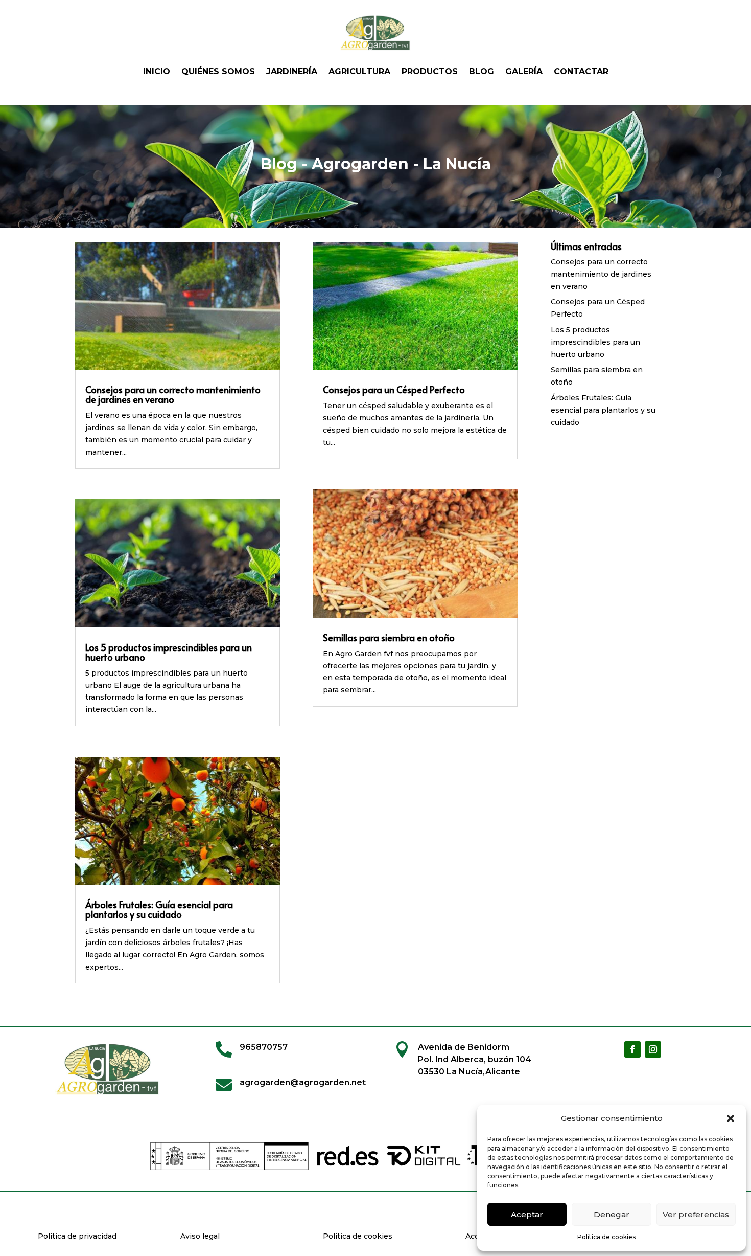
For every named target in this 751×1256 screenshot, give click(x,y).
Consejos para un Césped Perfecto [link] (394, 389)
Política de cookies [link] (606, 1237)
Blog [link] (481, 71)
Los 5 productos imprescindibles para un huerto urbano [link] (168, 652)
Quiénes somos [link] (218, 71)
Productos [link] (430, 71)
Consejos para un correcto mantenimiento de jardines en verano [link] (173, 394)
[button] (730, 1118)
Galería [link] (524, 71)
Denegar (611, 1214)
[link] (375, 33)
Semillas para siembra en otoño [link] (389, 637)
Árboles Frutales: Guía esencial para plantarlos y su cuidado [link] (159, 909)
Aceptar (527, 1214)
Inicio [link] (156, 71)
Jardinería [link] (291, 71)
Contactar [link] (581, 71)
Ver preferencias (696, 1214)
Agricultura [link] (359, 71)
